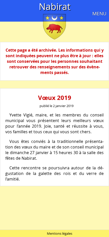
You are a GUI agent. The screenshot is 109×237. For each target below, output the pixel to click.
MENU (99, 13)
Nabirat (54, 6)
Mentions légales (59, 233)
